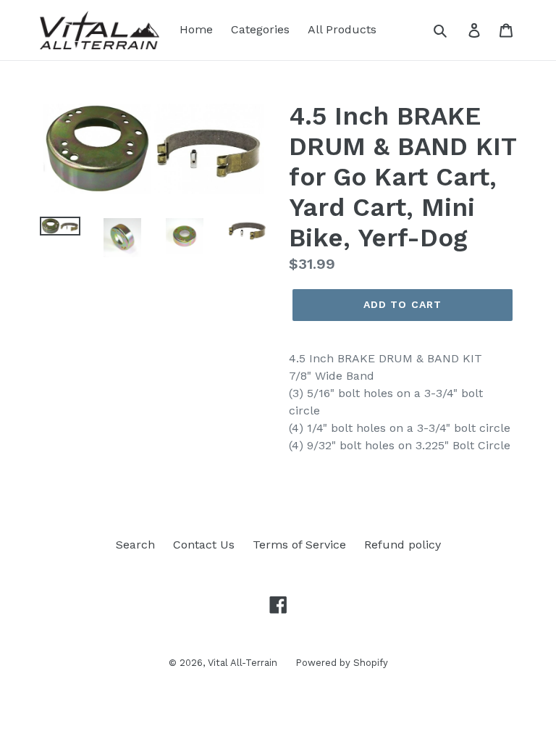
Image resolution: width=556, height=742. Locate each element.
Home (196, 29)
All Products (342, 29)
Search (135, 544)
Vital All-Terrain (242, 662)
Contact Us (204, 544)
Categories (260, 29)
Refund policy (402, 544)
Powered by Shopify (341, 662)
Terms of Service (299, 544)
